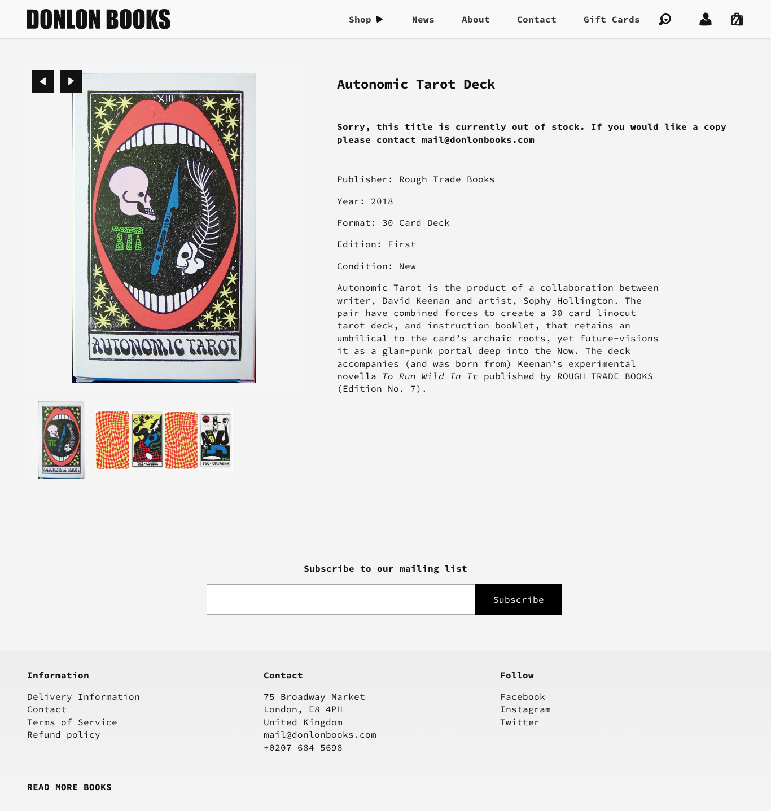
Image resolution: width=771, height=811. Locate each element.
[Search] (665, 19)
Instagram (525, 708)
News (423, 19)
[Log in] (705, 19)
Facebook (522, 696)
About (476, 19)
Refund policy (63, 734)
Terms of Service (72, 721)
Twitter (520, 721)
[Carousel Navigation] (57, 81)
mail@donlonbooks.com (320, 734)
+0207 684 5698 (303, 747)
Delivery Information (83, 696)
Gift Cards (612, 19)
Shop (360, 19)
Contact (537, 19)
